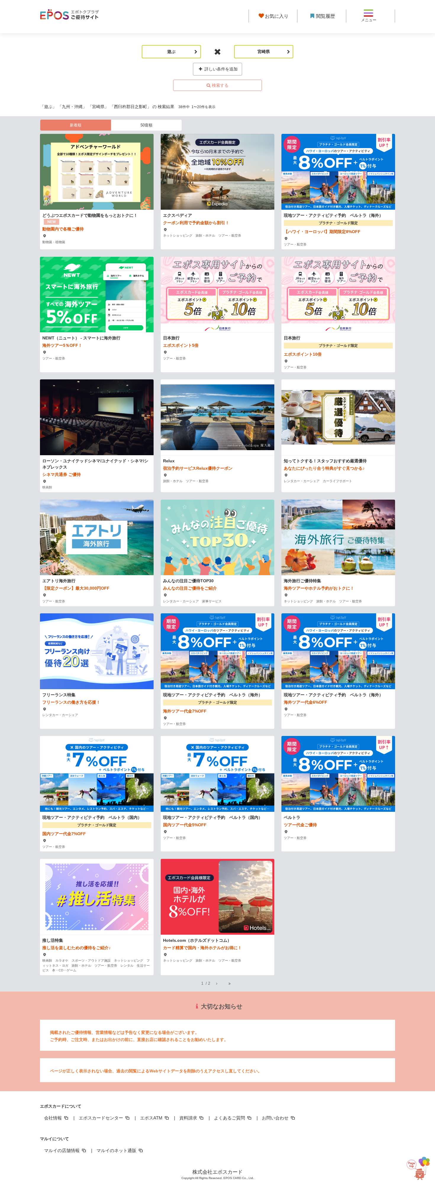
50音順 (146, 125)
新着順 (75, 125)
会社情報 (53, 1117)
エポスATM (152, 1117)
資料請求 (188, 1117)
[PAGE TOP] (419, 1165)
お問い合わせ (276, 1117)
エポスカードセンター (101, 1117)
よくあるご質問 (230, 1117)
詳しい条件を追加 (220, 69)
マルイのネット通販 (117, 1150)
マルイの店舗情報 (62, 1150)
